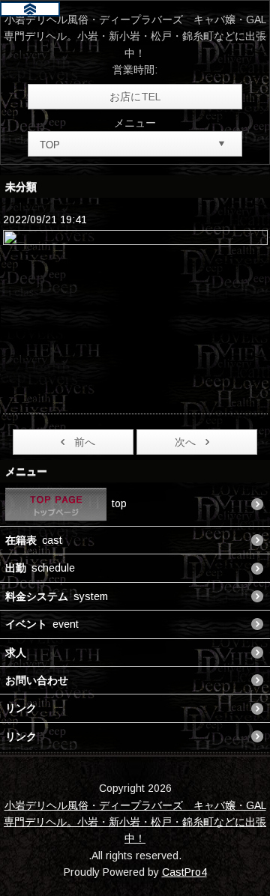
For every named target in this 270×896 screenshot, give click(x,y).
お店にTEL (135, 97)
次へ (185, 442)
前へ (84, 442)
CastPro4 (184, 872)
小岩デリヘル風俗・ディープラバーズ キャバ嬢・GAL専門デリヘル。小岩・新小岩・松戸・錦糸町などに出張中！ (135, 822)
